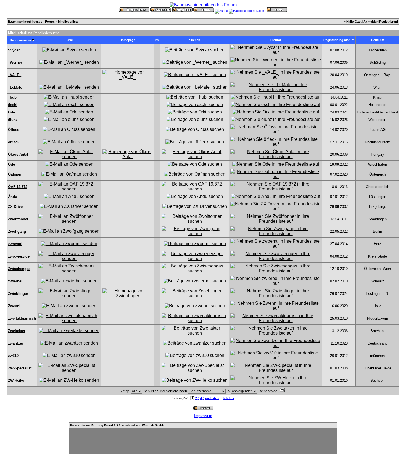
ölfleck (13, 142)
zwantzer (15, 343)
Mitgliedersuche (47, 33)
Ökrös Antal (18, 154)
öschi (12, 105)
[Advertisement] (203, 440)
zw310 (13, 356)
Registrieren (388, 21)
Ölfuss (13, 130)
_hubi (13, 97)
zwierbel (15, 281)
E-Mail (69, 40)
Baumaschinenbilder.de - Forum (31, 21)
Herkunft (377, 40)
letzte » (228, 398)
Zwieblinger (18, 294)
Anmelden (370, 21)
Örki (11, 112)
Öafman (14, 174)
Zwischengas (19, 269)
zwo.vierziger (19, 256)
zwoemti (15, 244)
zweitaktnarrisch (22, 318)
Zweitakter (16, 331)
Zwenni (14, 306)
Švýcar (14, 50)
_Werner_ (16, 62)
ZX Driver (16, 207)
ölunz (13, 120)
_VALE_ (14, 75)
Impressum (203, 416)
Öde (11, 164)
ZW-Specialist (19, 368)
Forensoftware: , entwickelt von (117, 425)
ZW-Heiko (16, 380)
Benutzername (20, 40)
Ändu (12, 197)
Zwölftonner (18, 219)
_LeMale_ (16, 87)
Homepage (127, 40)
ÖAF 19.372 (17, 187)
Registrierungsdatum (338, 40)
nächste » (212, 398)
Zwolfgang (17, 231)
